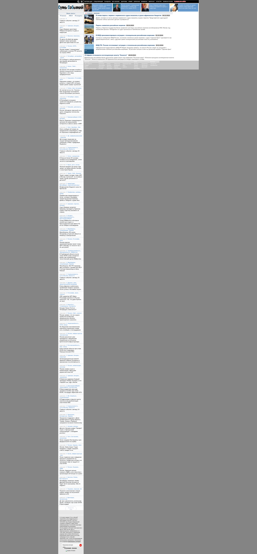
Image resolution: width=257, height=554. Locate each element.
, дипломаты (77, 107)
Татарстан (153, 63)
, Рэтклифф (77, 78)
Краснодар (70, 497)
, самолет (79, 313)
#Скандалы (78, 15)
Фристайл (144, 67)
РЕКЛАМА (74, 548)
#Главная (63, 15)
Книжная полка (168, 1)
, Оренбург (74, 127)
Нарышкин (71, 78)
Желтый (109, 67)
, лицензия (63, 137)
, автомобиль (78, 56)
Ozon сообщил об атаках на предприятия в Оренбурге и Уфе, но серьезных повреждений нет (71, 130)
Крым (69, 164)
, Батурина (78, 88)
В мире (87, 65)
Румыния (70, 107)
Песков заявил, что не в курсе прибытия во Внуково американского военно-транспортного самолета (70, 317)
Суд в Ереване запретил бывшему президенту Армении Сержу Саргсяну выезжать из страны (70, 209)
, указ (61, 455)
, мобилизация (76, 365)
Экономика (102, 65)
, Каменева (76, 36)
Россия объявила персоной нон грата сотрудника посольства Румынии (70, 111)
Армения (70, 25)
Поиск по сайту (181, 1)
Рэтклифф (71, 293)
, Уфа (78, 127)
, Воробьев (73, 396)
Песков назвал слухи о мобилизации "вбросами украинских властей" (68, 370)
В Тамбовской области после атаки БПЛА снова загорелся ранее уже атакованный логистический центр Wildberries (70, 256)
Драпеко (70, 282)
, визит (76, 293)
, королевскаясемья (73, 185)
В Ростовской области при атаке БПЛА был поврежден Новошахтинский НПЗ (70, 350)
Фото (86, 67)
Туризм (116, 67)
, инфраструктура (76, 453)
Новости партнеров (90, 68)
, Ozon (79, 445)
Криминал (144, 1)
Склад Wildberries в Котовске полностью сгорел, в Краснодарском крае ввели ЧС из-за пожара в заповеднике (70, 223)
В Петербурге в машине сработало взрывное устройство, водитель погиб (71, 101)
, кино (74, 282)
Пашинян (70, 489)
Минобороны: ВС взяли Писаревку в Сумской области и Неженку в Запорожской (70, 233)
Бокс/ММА (137, 68)
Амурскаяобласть (73, 323)
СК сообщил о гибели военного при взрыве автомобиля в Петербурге (70, 61)
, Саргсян (76, 204)
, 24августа (71, 407)
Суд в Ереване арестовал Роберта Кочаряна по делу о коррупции (69, 30)
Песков (70, 46)
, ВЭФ (79, 117)
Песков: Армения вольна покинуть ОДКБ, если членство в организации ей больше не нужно (71, 472)
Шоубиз (109, 65)
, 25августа (71, 275)
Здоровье (124, 1)
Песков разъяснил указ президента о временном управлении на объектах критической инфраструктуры (69, 339)
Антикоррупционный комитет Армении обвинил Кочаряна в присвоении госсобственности (70, 360)
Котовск (70, 215)
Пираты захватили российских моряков (110, 25)
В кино (109, 63)
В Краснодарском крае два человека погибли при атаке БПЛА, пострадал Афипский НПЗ (71, 390)
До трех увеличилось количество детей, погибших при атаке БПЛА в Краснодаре (71, 502)
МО (68, 396)
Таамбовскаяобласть (74, 250)
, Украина (71, 230)
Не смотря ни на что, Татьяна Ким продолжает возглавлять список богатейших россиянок (70, 91)
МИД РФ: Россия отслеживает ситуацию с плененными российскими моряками (125, 45)
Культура (159, 1)
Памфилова (71, 192)
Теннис (136, 67)
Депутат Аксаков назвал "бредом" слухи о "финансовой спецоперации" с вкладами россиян (71, 430)
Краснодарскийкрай (73, 385)
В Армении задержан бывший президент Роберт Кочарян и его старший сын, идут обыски (70, 380)
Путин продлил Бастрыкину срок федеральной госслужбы (70, 440)
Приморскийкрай (72, 117)
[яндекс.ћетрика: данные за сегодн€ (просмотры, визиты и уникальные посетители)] (70, 550)
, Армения (76, 489)
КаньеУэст (71, 304)
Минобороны (71, 228)
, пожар (65, 325)
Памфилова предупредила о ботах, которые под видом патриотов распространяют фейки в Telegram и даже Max (70, 198)
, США (73, 173)
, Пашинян (75, 467)
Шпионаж (137, 1)
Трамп (69, 173)
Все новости (88, 63)
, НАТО (74, 46)
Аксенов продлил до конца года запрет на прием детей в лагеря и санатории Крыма (70, 168)
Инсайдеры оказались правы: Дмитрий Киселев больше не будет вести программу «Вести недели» (70, 483)
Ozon (69, 127)
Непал (69, 66)
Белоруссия (153, 65)
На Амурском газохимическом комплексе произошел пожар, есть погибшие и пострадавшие (70, 328)
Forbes (70, 88)
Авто (124, 65)
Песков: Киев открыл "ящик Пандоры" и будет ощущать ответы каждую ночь (69, 448)
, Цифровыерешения (76, 135)
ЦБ (68, 135)
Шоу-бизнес (116, 1)
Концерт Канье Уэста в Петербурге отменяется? (68, 308)
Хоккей (136, 65)
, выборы (78, 192)
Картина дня (88, 1)
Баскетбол (145, 63)
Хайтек (125, 67)
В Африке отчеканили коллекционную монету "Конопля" (106, 55)
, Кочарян (76, 25)
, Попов (75, 477)
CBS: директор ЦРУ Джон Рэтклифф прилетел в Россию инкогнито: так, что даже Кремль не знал (70, 298)
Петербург (71, 56)
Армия (130, 1)
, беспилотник (64, 335)
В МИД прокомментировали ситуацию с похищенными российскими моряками (125, 35)
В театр (101, 68)
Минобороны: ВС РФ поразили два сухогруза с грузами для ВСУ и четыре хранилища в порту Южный (71, 268)
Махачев (70, 36)
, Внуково (78, 173)
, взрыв (62, 57)
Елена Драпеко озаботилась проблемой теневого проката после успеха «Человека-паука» (70, 287)
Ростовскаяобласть (73, 345)
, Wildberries (74, 252)
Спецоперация (98, 1)
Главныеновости (73, 147)
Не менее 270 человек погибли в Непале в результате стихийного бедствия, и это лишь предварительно (71, 72)
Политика (101, 63)
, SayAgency (72, 306)
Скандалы (107, 1)
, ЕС (81, 489)
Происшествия (127, 63)
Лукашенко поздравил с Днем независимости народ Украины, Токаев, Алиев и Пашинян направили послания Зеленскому (71, 420)
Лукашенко (71, 414)
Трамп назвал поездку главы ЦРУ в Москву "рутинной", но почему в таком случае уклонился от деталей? (71, 177)
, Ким (73, 88)
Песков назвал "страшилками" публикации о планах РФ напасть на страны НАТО (71, 51)
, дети (73, 164)
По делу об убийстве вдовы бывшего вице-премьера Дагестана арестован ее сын (69, 40)
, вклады (75, 426)
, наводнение (75, 156)
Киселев (70, 477)
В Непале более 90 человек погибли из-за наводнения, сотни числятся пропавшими (71, 159)
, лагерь (77, 164)
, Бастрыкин (74, 436)
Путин (69, 453)
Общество (117, 63)
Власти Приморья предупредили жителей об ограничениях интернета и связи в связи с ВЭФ (71, 122)
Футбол (136, 63)
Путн (69, 436)
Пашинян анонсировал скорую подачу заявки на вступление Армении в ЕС (70, 492)
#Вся (70, 15)
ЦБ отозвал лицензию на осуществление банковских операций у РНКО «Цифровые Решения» (70, 141)
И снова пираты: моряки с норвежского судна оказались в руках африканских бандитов (128, 15)
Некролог (152, 1)
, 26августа (71, 149)
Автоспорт (145, 65)
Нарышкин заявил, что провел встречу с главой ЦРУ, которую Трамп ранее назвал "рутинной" (70, 83)
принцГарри (71, 183)
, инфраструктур (77, 333)
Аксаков (70, 426)
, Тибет (74, 66)
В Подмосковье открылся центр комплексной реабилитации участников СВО (70, 400)
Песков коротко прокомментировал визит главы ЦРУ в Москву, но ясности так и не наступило (70, 245)
